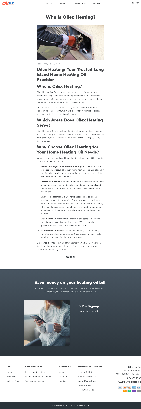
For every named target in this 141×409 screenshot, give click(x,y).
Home (49, 3)
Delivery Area (80, 3)
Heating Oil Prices (86, 372)
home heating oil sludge (52, 210)
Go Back (70, 257)
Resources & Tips (86, 389)
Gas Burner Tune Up (34, 381)
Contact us (91, 242)
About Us (63, 372)
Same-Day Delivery (87, 381)
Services (62, 3)
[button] (133, 3)
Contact (96, 3)
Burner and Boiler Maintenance (39, 376)
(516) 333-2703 (133, 378)
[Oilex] (8, 3)
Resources (11, 376)
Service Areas (84, 385)
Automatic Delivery (87, 376)
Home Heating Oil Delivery (38, 372)
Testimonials (65, 376)
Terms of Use (84, 405)
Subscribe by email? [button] (88, 311)
